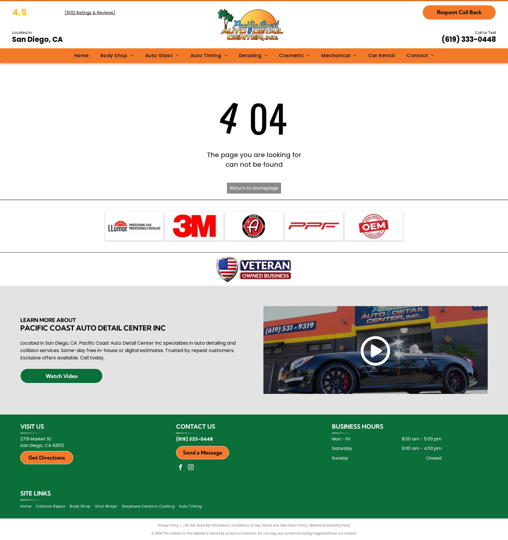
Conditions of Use (246, 525)
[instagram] (190, 468)
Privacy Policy (168, 525)
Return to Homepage (254, 188)
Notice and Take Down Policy (284, 525)
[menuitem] (81, 56)
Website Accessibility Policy (329, 525)
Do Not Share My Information (207, 525)
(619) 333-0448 (469, 39)
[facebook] (180, 468)
